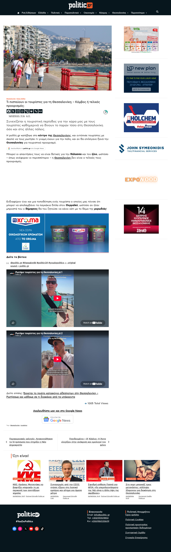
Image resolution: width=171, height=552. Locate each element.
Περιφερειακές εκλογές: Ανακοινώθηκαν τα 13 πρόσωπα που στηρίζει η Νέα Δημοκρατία (31, 442)
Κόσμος (103, 13)
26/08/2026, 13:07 (19, 496)
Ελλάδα (42, 13)
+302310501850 (100, 518)
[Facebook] (9, 111)
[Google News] (40, 111)
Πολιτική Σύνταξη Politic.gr (35, 496)
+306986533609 (100, 521)
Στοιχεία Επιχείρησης (136, 538)
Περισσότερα (137, 13)
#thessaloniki (29, 263)
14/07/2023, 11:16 (17, 116)
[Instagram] (18, 111)
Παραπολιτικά (72, 13)
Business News (56, 479)
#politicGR (42, 263)
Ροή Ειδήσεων (29, 13)
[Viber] (27, 111)
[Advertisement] (57, 181)
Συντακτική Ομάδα (135, 533)
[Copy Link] (36, 111)
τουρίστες (23, 425)
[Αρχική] (18, 13)
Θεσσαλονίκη (119, 13)
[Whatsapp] (22, 111)
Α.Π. (28, 116)
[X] (13, 111)
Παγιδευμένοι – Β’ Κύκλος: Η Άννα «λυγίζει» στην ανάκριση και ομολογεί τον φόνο (83, 442)
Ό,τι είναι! (28, 479)
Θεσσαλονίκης (62, 135)
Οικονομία (89, 13)
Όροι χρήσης (132, 515)
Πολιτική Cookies (134, 520)
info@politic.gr (102, 515)
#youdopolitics (56, 263)
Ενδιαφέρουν (18, 479)
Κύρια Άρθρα (21, 98)
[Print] (31, 111)
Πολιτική (55, 13)
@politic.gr (16, 263)
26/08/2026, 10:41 (94, 496)
